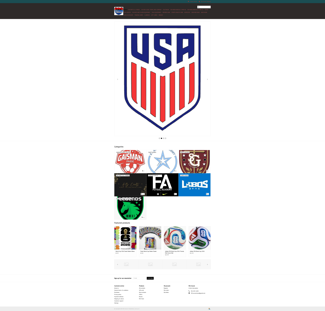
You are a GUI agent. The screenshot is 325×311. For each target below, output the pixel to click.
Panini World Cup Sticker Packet (148, 251)
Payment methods (118, 296)
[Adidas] (126, 264)
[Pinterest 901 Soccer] (200, 278)
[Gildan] (174, 264)
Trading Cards (138, 15)
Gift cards (154, 15)
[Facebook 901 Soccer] (191, 278)
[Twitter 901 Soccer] (194, 278)
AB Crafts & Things (134, 9)
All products (142, 288)
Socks (206, 9)
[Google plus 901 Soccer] (197, 278)
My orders (166, 290)
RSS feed (141, 299)
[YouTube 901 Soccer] (203, 278)
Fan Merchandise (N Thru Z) (195, 9)
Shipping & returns (119, 299)
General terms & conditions (121, 290)
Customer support (118, 301)
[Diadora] (150, 264)
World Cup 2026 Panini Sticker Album (125, 251)
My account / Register (206, 1)
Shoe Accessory (128, 15)
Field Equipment (156, 12)
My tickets (166, 292)
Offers (140, 294)
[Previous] (117, 79)
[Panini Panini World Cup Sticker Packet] (150, 237)
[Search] (198, 7)
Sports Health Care (177, 12)
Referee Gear (166, 12)
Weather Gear (196, 12)
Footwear (166, 9)
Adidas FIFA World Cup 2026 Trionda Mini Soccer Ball (174, 252)
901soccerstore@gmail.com (198, 293)
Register (166, 288)
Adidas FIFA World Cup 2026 (197, 251)
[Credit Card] (209, 308)
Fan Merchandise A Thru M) (178, 9)
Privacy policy (117, 294)
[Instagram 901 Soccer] (209, 278)
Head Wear (204, 12)
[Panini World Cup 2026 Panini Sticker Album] (125, 237)
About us (116, 288)
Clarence (147, 15)
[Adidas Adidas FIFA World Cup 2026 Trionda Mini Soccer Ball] (175, 237)
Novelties (187, 12)
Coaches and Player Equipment (141, 12)
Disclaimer (117, 292)
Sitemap (116, 303)
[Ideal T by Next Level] (198, 264)
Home (125, 9)
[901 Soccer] (118, 11)
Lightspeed (136, 308)
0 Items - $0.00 (193, 1)
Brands (161, 15)
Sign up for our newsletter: (123, 278)
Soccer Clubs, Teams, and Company (151, 9)
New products (142, 292)
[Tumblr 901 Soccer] (206, 278)
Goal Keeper (127, 12)
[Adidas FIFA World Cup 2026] (200, 237)
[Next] (207, 79)
